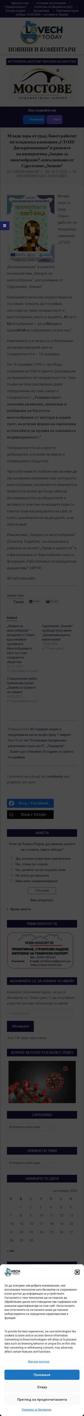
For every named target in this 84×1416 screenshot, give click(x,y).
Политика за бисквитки (36, 1409)
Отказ (42, 1387)
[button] (77, 1272)
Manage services (39, 1361)
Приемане (42, 1375)
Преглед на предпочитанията (42, 1400)
